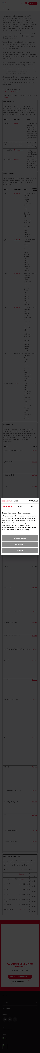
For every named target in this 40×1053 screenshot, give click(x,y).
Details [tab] (20, 506)
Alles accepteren (20, 538)
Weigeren (20, 550)
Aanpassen (19, 544)
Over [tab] (32, 506)
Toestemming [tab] (7, 506)
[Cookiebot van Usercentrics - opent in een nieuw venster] (29, 501)
